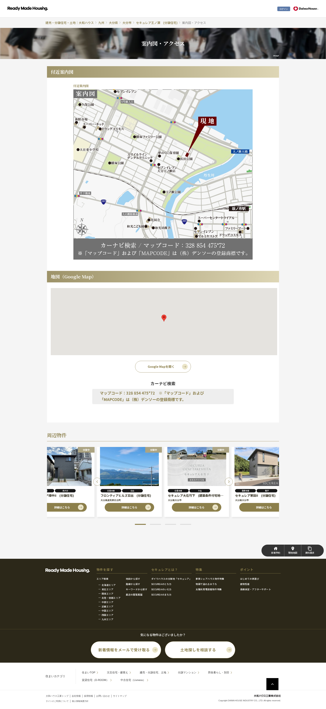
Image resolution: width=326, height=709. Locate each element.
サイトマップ (120, 696)
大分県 (113, 22)
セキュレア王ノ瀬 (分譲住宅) (157, 22)
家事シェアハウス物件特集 (210, 578)
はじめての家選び (249, 578)
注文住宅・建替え (117, 672)
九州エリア (108, 619)
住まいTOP (88, 672)
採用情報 (88, 696)
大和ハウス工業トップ (57, 696)
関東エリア (108, 593)
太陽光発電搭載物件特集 (209, 589)
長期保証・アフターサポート (255, 589)
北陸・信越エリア (111, 597)
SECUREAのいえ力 (161, 589)
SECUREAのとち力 (161, 584)
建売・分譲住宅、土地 (153, 672)
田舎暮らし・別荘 (218, 672)
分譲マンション (187, 672)
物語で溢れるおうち (206, 584)
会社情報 (76, 696)
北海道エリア (109, 584)
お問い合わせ (103, 696)
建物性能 (245, 584)
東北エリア (108, 589)
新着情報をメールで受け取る (124, 649)
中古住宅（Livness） (133, 679)
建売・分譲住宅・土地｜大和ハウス (69, 22)
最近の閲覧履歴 (134, 594)
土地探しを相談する (198, 649)
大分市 (126, 22)
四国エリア (108, 614)
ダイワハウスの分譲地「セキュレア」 (171, 578)
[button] (140, 524)
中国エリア (108, 610)
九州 (101, 22)
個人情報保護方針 (80, 701)
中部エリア (108, 602)
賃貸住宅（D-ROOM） (95, 679)
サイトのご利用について (57, 701)
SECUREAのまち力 (161, 594)
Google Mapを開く (161, 366)
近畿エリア (108, 606)
